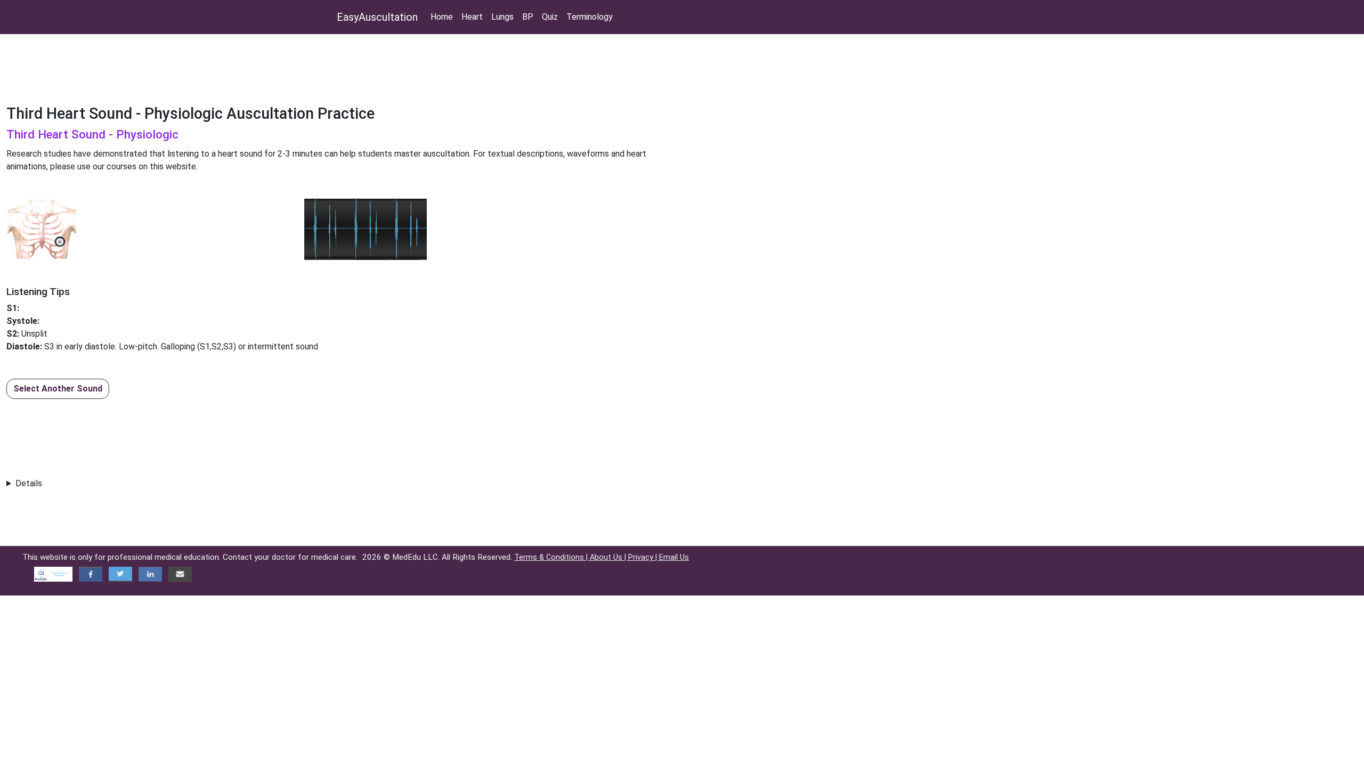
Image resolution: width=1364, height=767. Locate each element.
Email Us (674, 557)
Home (442, 17)
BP (527, 17)
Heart (472, 17)
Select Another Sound (57, 389)
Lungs (502, 17)
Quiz (550, 17)
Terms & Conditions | (552, 557)
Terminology (589, 17)
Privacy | (643, 557)
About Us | (609, 557)
